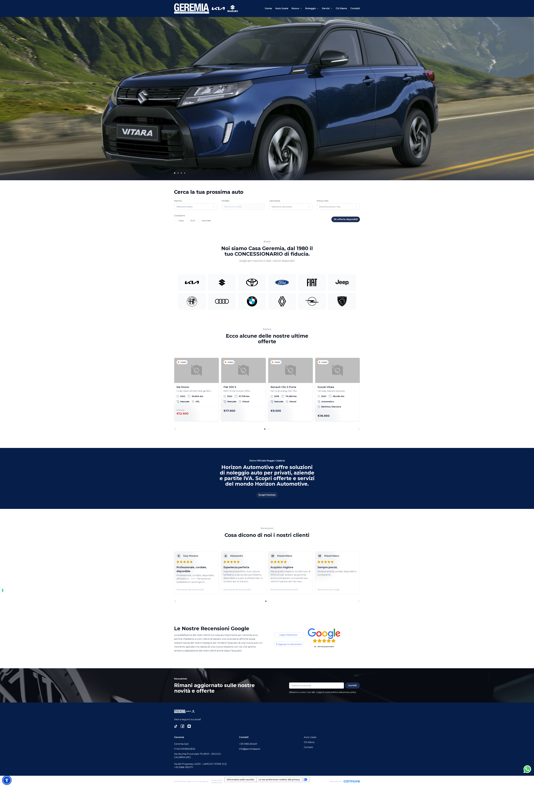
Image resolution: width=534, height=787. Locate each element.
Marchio (178, 201)
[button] (7, 780)
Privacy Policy (216, 780)
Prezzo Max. (323, 201)
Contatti (355, 8)
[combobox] (195, 207)
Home (268, 8)
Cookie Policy (216, 782)
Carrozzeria (274, 201)
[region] (267, 394)
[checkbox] (175, 221)
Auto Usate (281, 8)
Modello (225, 201)
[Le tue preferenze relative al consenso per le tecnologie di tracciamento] (2, 590)
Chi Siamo (341, 8)
